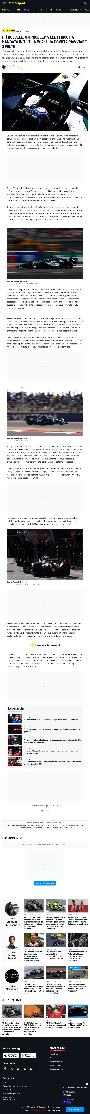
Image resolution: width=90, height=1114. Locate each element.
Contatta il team (9, 1090)
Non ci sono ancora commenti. (45, 844)
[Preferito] (78, 66)
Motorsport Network (39, 1110)
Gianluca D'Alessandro (15, 66)
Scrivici (5, 1082)
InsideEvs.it (54, 1054)
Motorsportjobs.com (57, 1061)
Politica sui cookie (43, 1107)
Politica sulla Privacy (59, 1107)
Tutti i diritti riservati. (56, 1110)
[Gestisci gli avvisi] (48, 811)
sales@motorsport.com (11, 1094)
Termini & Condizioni (28, 1107)
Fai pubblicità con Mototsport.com (15, 1086)
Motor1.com (54, 1058)
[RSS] (31, 1068)
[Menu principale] (4, 3)
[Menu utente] (85, 3)
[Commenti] (84, 66)
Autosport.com (55, 1065)
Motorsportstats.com (57, 1069)
